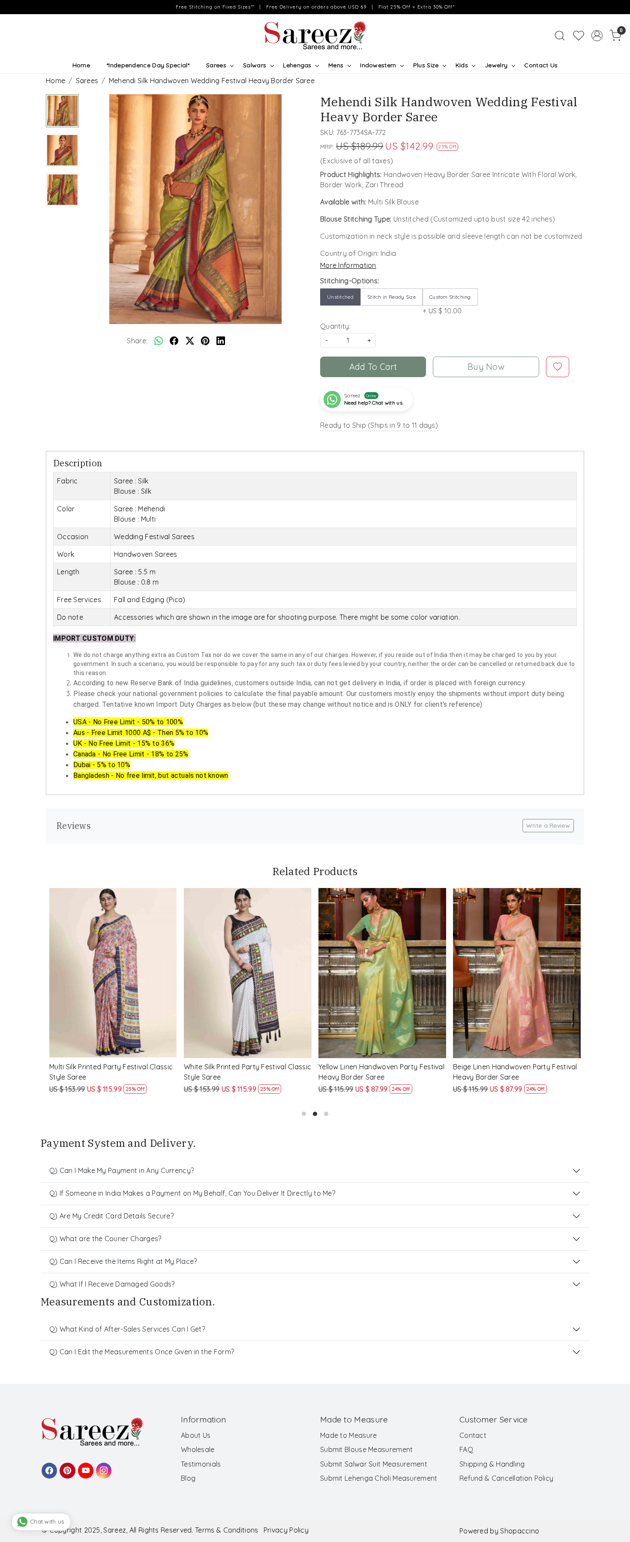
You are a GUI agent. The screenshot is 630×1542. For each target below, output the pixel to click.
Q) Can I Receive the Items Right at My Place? (123, 1261)
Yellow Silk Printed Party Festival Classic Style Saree (506, 1071)
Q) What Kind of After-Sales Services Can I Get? (127, 1329)
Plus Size (426, 65)
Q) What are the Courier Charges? (105, 1238)
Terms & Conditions (226, 1530)
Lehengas (297, 65)
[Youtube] (84, 1466)
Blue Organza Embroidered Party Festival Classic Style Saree (374, 1071)
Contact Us (541, 65)
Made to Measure (348, 1435)
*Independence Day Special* (148, 65)
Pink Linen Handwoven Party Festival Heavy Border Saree (110, 1071)
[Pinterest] (66, 1466)
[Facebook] (48, 1466)
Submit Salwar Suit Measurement (373, 1464)
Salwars (254, 65)
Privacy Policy (286, 1530)
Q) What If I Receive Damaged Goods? (112, 1284)
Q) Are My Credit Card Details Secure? (111, 1216)
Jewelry (496, 65)
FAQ (466, 1449)
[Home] (315, 35)
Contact (472, 1435)
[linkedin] (220, 341)
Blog (188, 1478)
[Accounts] (597, 35)
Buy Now (486, 366)
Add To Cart (373, 366)
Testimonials (201, 1464)
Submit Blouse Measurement (366, 1449)
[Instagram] (102, 1466)
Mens (335, 65)
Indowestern (378, 65)
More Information (348, 265)
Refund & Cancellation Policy (506, 1478)
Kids (462, 65)
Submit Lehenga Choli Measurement (379, 1478)
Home (81, 65)
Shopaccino (519, 1531)
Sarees (216, 65)
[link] (559, 36)
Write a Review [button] (548, 825)
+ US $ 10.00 (447, 304)
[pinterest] (205, 341)
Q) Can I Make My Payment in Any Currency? (121, 1170)
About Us (195, 1435)
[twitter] (190, 341)
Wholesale (198, 1449)
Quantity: (335, 326)
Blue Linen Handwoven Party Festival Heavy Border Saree (246, 1071)
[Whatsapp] (158, 341)
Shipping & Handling (492, 1464)
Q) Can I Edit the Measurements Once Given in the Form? (141, 1351)
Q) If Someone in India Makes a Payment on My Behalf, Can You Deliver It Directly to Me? (192, 1193)
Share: (137, 340)
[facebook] (174, 341)
